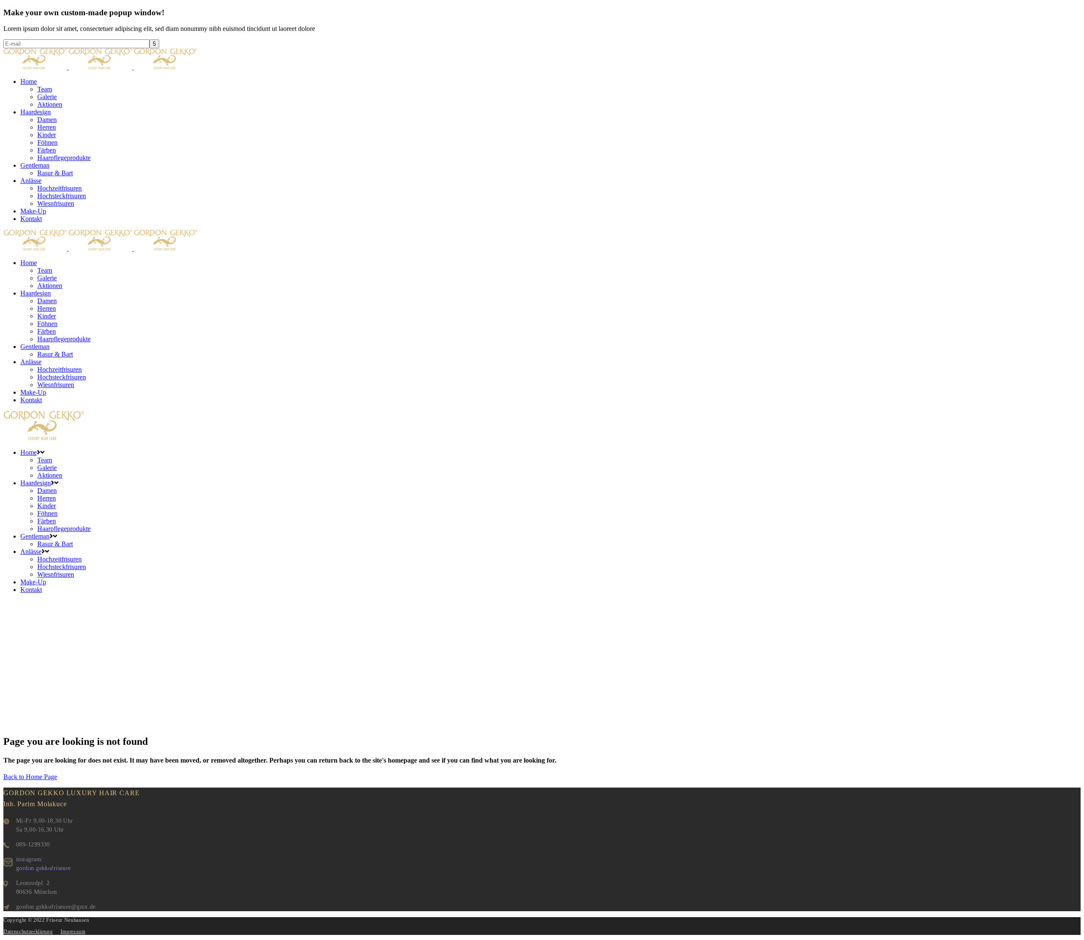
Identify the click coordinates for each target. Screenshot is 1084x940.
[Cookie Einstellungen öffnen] (18, 929)
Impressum (73, 931)
